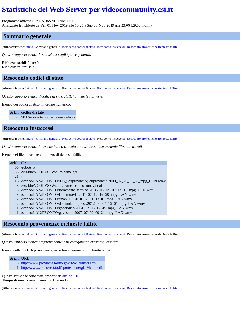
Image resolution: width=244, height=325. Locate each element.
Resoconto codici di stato (78, 47)
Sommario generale (47, 88)
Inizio (29, 47)
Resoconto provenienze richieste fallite (152, 47)
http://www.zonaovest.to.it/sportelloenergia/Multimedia (62, 268)
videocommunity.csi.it (137, 9)
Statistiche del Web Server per (51, 9)
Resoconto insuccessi (111, 47)
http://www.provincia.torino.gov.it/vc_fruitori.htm (58, 263)
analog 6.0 (70, 276)
